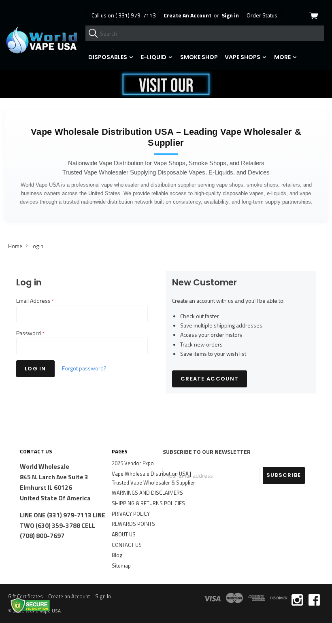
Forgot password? (84, 368)
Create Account (209, 379)
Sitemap (121, 565)
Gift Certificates (25, 596)
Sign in (230, 15)
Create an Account (69, 596)
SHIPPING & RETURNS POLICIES (148, 503)
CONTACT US (127, 545)
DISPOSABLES (108, 57)
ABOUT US (124, 534)
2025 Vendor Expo (133, 463)
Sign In (103, 596)
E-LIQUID (154, 57)
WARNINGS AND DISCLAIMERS (147, 493)
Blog (117, 555)
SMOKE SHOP (199, 57)
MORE (283, 57)
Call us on (124, 15)
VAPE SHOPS (243, 57)
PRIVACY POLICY (131, 514)
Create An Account (187, 15)
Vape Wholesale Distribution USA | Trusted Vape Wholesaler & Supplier (153, 478)
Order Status (262, 15)
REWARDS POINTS (133, 524)
